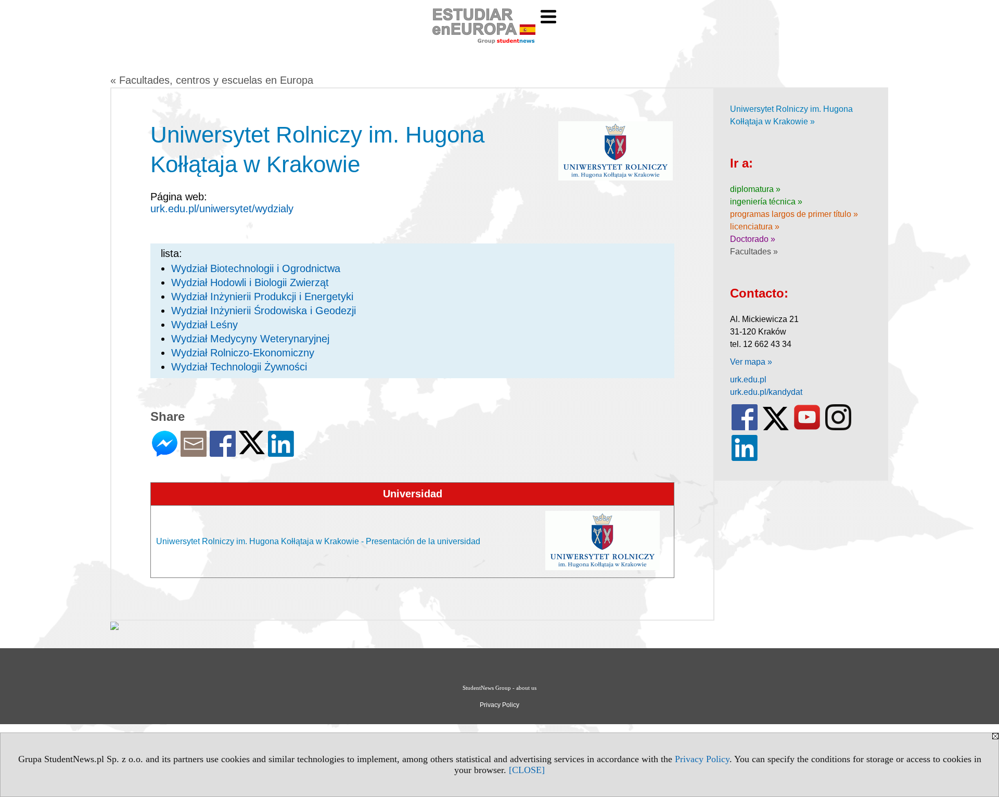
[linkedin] (744, 458)
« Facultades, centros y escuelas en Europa (211, 80)
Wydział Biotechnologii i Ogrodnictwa (255, 268)
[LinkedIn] (281, 452)
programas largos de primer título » (794, 214)
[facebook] (744, 427)
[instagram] (838, 427)
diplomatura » (755, 189)
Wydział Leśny (204, 324)
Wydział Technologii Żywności (239, 366)
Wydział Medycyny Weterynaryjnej (250, 338)
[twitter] (775, 427)
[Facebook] (223, 452)
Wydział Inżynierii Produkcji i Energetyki (262, 296)
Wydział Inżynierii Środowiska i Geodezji (263, 310)
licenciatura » (754, 226)
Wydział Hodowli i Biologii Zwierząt (250, 282)
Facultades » (754, 251)
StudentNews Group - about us (499, 688)
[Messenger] (164, 452)
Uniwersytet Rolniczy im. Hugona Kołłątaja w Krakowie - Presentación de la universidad (318, 541)
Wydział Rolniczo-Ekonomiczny (242, 352)
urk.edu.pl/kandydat (766, 392)
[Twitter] (252, 450)
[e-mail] (194, 452)
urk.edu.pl (748, 379)
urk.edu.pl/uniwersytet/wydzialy (221, 208)
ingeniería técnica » (766, 201)
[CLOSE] (527, 770)
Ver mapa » (751, 361)
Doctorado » (752, 239)
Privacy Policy (702, 759)
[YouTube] (807, 427)
